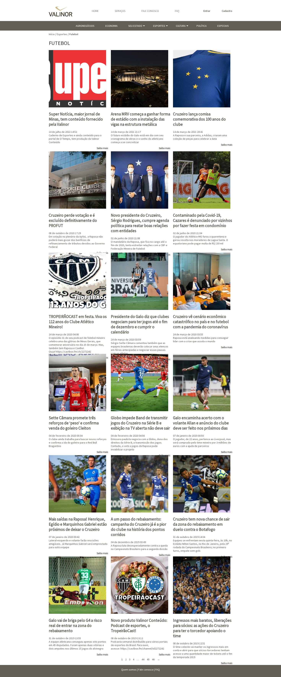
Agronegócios (85, 26)
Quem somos (128, 669)
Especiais (223, 26)
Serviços (120, 11)
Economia (111, 26)
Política (202, 26)
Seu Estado (135, 26)
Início (52, 34)
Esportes (159, 26)
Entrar (206, 11)
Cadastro (227, 11)
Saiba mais (102, 148)
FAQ (177, 11)
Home (95, 11)
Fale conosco (150, 11)
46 (153, 659)
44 (143, 659)
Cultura (181, 26)
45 (148, 659)
